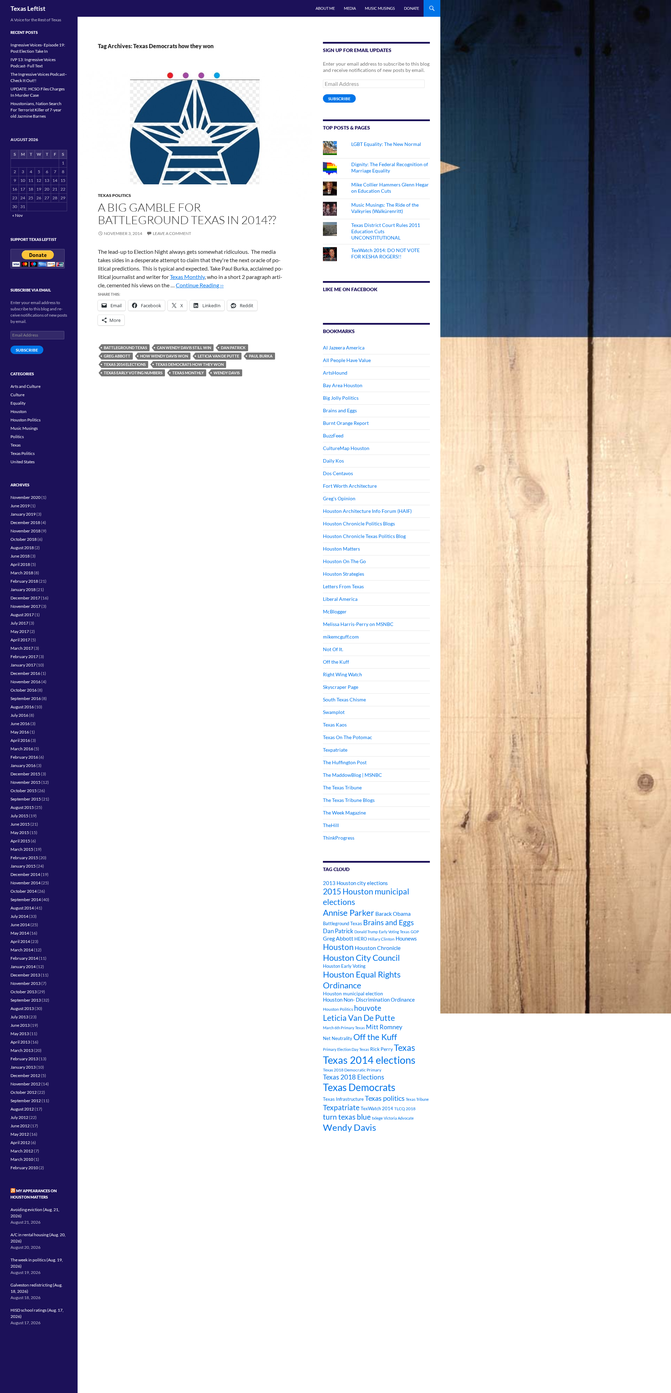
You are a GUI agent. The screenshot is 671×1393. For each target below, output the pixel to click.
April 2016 (20, 740)
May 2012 (19, 1134)
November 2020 (25, 497)
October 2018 (23, 539)
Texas (404, 1047)
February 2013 (24, 1058)
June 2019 (20, 505)
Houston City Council (361, 958)
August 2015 (22, 807)
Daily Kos (333, 461)
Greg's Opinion (339, 498)
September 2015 (25, 799)
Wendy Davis (227, 372)
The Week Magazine (344, 813)
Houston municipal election (353, 993)
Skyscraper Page (340, 687)
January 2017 (23, 665)
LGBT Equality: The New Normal (386, 144)
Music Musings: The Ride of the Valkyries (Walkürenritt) (385, 208)
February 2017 (24, 656)
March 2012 (21, 1151)
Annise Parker (348, 912)
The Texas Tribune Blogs (349, 800)
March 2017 (21, 648)
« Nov (17, 215)
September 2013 (25, 1000)
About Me (325, 8)
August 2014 (22, 908)
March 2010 (21, 1159)
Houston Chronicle (378, 947)
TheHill (331, 825)
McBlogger (335, 611)
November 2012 (25, 1083)
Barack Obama (393, 913)
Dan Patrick (233, 347)
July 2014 (19, 916)
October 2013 (23, 991)
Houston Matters (341, 549)
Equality (18, 403)
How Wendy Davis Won (164, 356)
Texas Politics (114, 195)
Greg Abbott (117, 356)
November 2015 (25, 782)
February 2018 (24, 581)
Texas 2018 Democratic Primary (352, 1070)
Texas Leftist (27, 8)
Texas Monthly (187, 276)
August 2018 (22, 547)
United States (22, 461)
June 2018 (20, 556)
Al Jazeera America (344, 348)
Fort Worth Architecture (350, 486)
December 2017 (25, 597)
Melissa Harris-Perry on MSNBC (358, 624)
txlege (377, 1118)
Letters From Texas (343, 586)
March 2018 (21, 572)
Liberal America (340, 599)
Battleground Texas (125, 347)
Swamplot (334, 712)
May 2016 (19, 732)
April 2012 (20, 1142)
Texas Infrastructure (343, 1099)
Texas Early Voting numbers (133, 372)
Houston (338, 947)
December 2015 (25, 773)
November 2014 (25, 882)
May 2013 (19, 1033)
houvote (367, 1007)
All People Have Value (347, 360)
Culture (17, 394)
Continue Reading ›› (200, 285)
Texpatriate (335, 750)
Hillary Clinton (381, 939)
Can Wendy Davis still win (184, 347)
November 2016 (25, 681)
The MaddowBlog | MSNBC (352, 775)
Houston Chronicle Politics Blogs (359, 523)
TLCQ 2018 (405, 1108)
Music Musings (380, 8)
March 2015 (21, 849)
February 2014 (24, 958)
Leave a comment (172, 233)
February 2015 (24, 857)
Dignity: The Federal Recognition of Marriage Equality (389, 167)
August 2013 (22, 1008)
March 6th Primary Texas (344, 1027)
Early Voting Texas (394, 931)
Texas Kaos (335, 725)
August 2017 (22, 614)
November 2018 (25, 530)
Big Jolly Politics (341, 398)
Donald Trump (366, 931)
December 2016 (25, 673)
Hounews (406, 939)
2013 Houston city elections (355, 883)
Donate (411, 8)
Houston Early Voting (344, 966)
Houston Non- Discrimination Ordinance (369, 1000)
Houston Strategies (343, 574)
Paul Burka (261, 356)
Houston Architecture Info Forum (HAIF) (367, 511)
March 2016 (21, 748)
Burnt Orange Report (346, 423)
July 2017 (19, 623)
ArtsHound (335, 373)
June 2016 (20, 723)
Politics (17, 436)
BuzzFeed (333, 435)
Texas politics (385, 1098)
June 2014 (20, 924)
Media (350, 8)
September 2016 (25, 698)
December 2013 (25, 975)
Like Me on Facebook (350, 289)
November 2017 (25, 606)
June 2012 (20, 1125)
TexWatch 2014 (377, 1108)
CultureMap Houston (346, 448)
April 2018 (20, 564)
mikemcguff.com (341, 637)
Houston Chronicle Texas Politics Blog (364, 536)
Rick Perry (381, 1049)
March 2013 (21, 1050)
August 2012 (22, 1109)
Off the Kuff (336, 662)
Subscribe (339, 98)
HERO (360, 939)
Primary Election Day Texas (346, 1049)
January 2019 (23, 514)
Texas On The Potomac (347, 737)
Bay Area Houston (342, 385)
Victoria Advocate (399, 1118)
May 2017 (19, 631)
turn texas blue (347, 1117)
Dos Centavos (338, 473)
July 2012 (19, 1117)
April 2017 (20, 639)
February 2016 (24, 757)
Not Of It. (333, 649)
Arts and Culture (25, 386)
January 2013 (23, 1067)
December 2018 (25, 522)
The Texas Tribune (342, 787)
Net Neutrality (337, 1038)
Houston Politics (338, 1009)
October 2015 (23, 790)
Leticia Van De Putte (218, 356)
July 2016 (19, 715)
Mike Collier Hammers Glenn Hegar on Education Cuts (390, 188)
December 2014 (25, 874)
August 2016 (22, 706)
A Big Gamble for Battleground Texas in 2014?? (187, 213)
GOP (415, 931)
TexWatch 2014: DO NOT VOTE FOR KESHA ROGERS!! (385, 253)
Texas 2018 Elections (353, 1077)
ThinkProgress (338, 838)
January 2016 (23, 765)
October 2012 (23, 1092)
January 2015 (23, 866)
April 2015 (20, 840)
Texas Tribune (417, 1099)
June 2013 (20, 1025)
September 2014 (25, 899)
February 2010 (24, 1167)
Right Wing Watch (342, 674)
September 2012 (25, 1100)
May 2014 (19, 933)
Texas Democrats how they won (190, 364)
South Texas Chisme (344, 699)
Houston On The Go (344, 561)
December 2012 (25, 1075)
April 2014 (20, 941)
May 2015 (19, 832)
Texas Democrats (359, 1087)
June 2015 (20, 824)
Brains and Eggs (340, 410)
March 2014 (21, 949)
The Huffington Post (345, 762)
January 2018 (23, 589)
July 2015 (19, 815)
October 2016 (23, 690)
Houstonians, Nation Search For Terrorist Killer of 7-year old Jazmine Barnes (36, 110)
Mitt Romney (384, 1027)
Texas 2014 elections (125, 364)
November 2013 (25, 983)
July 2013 (19, 1016)
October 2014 (23, 891)
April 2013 (20, 1042)
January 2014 (23, 966)
